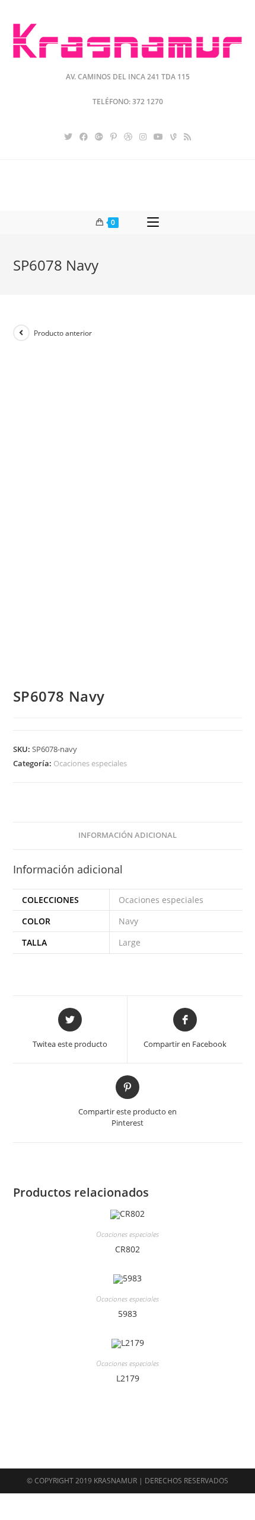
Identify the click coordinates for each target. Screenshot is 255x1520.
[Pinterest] (113, 136)
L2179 (127, 1378)
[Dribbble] (128, 136)
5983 (127, 1313)
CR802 (127, 1249)
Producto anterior (63, 333)
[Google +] (99, 136)
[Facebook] (83, 136)
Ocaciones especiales (90, 763)
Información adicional (127, 835)
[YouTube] (158, 136)
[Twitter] (68, 136)
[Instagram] (143, 136)
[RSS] (187, 136)
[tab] (128, 835)
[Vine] (173, 136)
